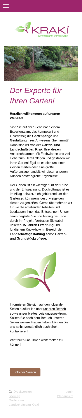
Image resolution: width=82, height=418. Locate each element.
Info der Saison (25, 372)
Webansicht (65, 396)
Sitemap (14, 396)
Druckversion (23, 391)
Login (69, 391)
